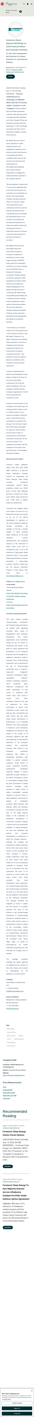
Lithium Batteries (11, 1042)
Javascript (6, 1098)
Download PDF (8, 1090)
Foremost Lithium (11, 1032)
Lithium (9, 1039)
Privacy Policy (6, 1399)
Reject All (17, 1408)
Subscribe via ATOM (9, 1095)
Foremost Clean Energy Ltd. (11, 1128)
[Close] (32, 1391)
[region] (17, 1402)
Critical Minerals (11, 1046)
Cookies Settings (17, 1403)
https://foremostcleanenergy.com (14, 1075)
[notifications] (27, 4)
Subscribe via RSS (9, 1093)
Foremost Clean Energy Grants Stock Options (14, 1133)
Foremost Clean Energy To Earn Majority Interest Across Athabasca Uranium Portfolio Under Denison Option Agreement (16, 1192)
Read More (8, 1166)
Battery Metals (10, 1028)
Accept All (17, 1413)
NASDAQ (21, 1035)
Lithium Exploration (19, 1039)
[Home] (9, 3)
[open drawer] (31, 4)
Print (4, 1087)
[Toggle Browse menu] (27, 11)
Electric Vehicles (11, 1035)
